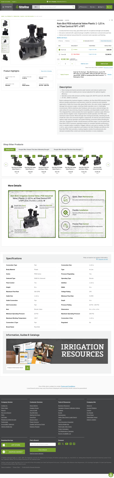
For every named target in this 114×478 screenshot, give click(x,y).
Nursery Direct (34, 419)
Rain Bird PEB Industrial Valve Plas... (97, 168)
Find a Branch (34, 440)
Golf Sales (4, 417)
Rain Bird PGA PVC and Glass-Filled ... (43, 168)
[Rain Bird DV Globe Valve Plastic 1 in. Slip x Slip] (57, 160)
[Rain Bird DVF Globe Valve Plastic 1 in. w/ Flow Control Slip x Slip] (70, 160)
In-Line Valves (38, 16)
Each (63, 49)
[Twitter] (63, 444)
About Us (89, 405)
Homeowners (62, 415)
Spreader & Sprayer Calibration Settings (69, 408)
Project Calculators (63, 429)
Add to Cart (104, 63)
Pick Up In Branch (6, 412)
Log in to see (92, 49)
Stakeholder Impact (92, 417)
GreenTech (33, 417)
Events (60, 412)
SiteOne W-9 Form (35, 415)
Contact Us (4, 405)
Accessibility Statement (7, 424)
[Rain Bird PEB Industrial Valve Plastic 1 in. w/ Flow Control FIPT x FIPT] (97, 160)
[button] (14, 2)
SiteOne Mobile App (6, 426)
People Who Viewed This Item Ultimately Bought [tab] (34, 149)
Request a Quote (108, 67)
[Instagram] (74, 444)
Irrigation (16, 16)
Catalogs (60, 410)
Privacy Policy (16, 467)
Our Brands (90, 412)
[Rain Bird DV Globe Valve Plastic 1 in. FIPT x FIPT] (17, 160)
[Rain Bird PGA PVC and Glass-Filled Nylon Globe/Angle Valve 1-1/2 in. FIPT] (84, 160)
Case (63, 54)
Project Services (34, 422)
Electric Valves (29, 16)
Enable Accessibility (5, 1)
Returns (3, 410)
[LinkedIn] (71, 444)
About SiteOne (34, 405)
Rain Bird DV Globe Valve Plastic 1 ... (17, 168)
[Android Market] (14, 451)
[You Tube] (67, 444)
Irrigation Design (34, 408)
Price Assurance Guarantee (65, 422)
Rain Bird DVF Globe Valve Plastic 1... (30, 168)
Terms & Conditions (6, 467)
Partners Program (35, 426)
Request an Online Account (8, 419)
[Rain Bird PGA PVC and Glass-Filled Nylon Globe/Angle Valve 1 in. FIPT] (44, 160)
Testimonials (4, 422)
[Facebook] (59, 444)
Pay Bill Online (34, 412)
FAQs (2, 415)
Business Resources (64, 405)
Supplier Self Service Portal (37, 424)
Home (2, 16)
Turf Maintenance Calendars (66, 431)
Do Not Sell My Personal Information (31, 467)
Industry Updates (91, 419)
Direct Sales (4, 408)
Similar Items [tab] (10, 149)
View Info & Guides (46, 71)
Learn (59, 419)
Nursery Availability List (64, 433)
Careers (89, 410)
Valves (22, 16)
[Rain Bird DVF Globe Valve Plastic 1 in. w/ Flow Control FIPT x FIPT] (30, 160)
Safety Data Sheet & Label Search (67, 417)
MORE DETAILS (62, 38)
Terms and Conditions (68, 386)
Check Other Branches (106, 41)
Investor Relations (92, 408)
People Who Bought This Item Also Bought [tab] (67, 149)
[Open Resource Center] (110, 474)
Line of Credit (33, 410)
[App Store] (14, 444)
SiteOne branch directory (36, 453)
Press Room (90, 415)
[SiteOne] (22, 8)
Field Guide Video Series (65, 426)
